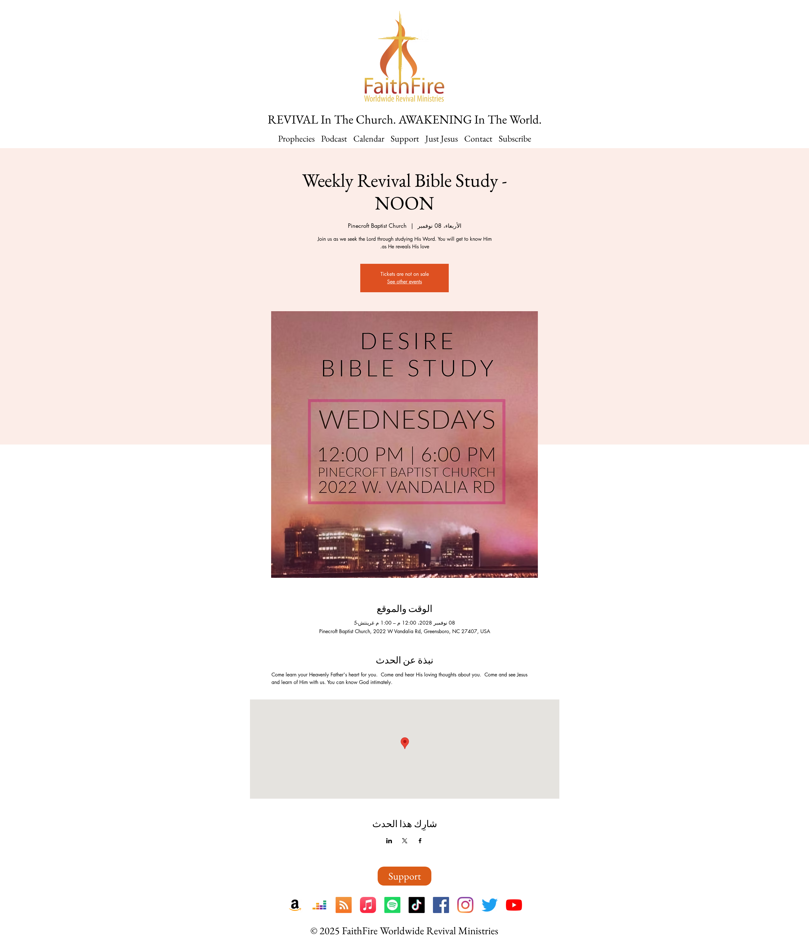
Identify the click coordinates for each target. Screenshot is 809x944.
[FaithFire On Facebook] (441, 905)
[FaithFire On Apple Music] (368, 905)
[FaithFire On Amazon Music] (295, 905)
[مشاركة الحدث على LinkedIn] (389, 840)
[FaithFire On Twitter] (490, 905)
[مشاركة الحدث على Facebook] (420, 840)
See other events (404, 281)
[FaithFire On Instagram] (465, 905)
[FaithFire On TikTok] (417, 905)
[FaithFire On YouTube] (514, 905)
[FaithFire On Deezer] (319, 905)
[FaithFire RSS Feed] (344, 905)
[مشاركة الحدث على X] (405, 840)
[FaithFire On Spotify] (392, 905)
